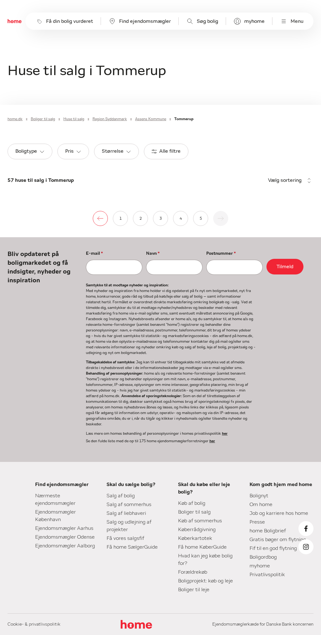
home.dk (15, 119)
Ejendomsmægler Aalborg (65, 545)
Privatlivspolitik (267, 574)
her (225, 433)
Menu (297, 21)
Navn (153, 253)
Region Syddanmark (109, 119)
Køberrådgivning (197, 529)
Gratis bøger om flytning (278, 539)
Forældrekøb (192, 572)
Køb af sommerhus (200, 520)
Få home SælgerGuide (132, 547)
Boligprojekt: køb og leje (205, 580)
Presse (257, 522)
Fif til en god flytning (273, 548)
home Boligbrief (268, 530)
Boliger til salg (43, 119)
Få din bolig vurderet (69, 21)
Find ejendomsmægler (145, 21)
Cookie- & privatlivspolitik (34, 624)
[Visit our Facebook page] (305, 528)
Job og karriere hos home (279, 513)
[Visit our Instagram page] (305, 546)
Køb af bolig (191, 503)
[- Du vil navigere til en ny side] (100, 218)
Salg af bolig (121, 495)
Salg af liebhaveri (126, 513)
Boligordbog (263, 557)
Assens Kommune (150, 119)
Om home (261, 504)
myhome (254, 21)
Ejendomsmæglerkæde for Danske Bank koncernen (262, 624)
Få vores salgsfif (125, 538)
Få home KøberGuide (202, 547)
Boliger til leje (193, 589)
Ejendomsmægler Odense (65, 537)
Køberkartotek (195, 538)
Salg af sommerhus (129, 504)
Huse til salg (73, 119)
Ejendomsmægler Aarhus (64, 528)
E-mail (94, 253)
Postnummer (221, 253)
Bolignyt (259, 495)
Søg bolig (207, 21)
